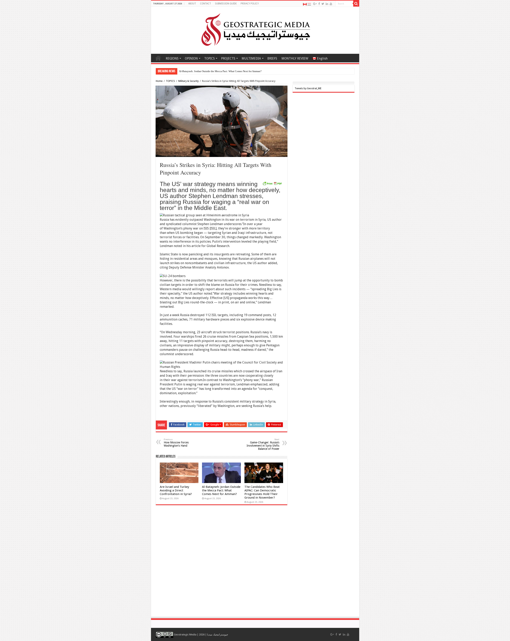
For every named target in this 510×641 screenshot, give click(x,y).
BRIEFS (272, 58)
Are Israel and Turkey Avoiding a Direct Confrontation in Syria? (176, 490)
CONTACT (205, 3)
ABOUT (192, 3)
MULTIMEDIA (251, 58)
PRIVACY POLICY (250, 3)
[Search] (356, 4)
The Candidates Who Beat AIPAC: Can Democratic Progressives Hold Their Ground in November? (262, 492)
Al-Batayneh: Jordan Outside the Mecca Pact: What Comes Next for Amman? (221, 490)
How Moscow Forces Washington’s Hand (176, 442)
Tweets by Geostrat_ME (308, 88)
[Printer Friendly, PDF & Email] (272, 183)
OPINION (191, 58)
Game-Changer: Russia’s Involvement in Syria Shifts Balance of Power (263, 444)
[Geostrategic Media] (255, 29)
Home (158, 58)
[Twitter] (323, 3)
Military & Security (188, 80)
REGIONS (172, 58)
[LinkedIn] (327, 3)
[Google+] (315, 3)
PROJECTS (228, 58)
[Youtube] (330, 3)
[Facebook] (319, 3)
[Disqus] (221, 563)
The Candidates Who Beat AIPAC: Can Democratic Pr (207, 71)
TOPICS (209, 58)
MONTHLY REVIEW (294, 58)
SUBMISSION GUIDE (226, 3)
